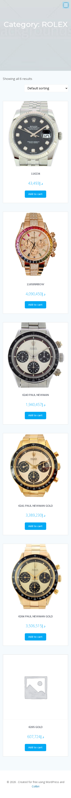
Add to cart (35, 194)
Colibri (35, 786)
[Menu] (66, 5)
